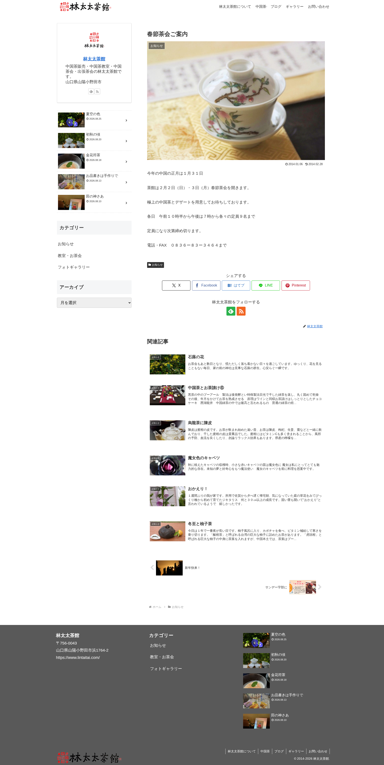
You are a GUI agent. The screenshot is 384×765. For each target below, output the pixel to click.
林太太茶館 (94, 58)
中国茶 (265, 751)
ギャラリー (296, 751)
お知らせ (157, 264)
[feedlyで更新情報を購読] (230, 311)
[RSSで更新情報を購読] (241, 311)
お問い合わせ (318, 751)
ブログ (279, 751)
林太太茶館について (242, 751)
